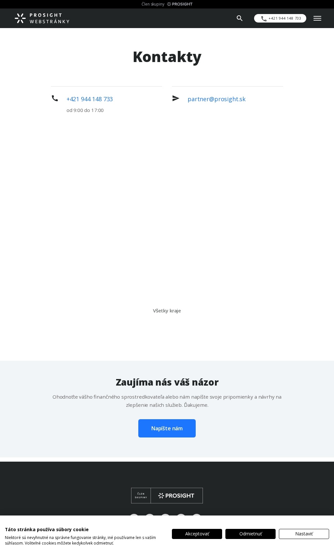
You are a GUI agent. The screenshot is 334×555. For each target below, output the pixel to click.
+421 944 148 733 (90, 99)
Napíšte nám (167, 428)
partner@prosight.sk (217, 99)
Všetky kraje (167, 310)
